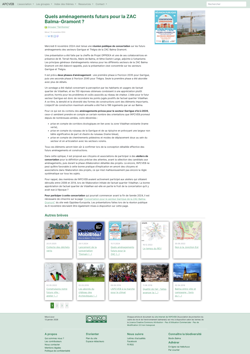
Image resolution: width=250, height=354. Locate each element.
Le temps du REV (152, 248)
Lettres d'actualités (136, 338)
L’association (25, 4)
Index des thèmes (64, 4)
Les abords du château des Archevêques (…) (88, 292)
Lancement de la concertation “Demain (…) (88, 251)
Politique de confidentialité (57, 351)
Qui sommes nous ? (54, 338)
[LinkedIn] (55, 35)
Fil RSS (130, 344)
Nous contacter (52, 344)
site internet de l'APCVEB (166, 317)
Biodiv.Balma (174, 338)
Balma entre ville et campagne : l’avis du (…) (185, 292)
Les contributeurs (53, 341)
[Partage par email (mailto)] (46, 35)
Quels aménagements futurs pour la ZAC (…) (122, 251)
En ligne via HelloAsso (179, 346)
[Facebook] (52, 35)
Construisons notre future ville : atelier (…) (56, 292)
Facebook (132, 341)
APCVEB (8, 4)
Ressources (85, 4)
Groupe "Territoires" (58, 26)
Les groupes (43, 4)
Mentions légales (53, 347)
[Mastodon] (57, 35)
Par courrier (174, 350)
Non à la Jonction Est (186, 247)
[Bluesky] (49, 35)
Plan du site (91, 338)
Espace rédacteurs (95, 341)
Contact (100, 4)
